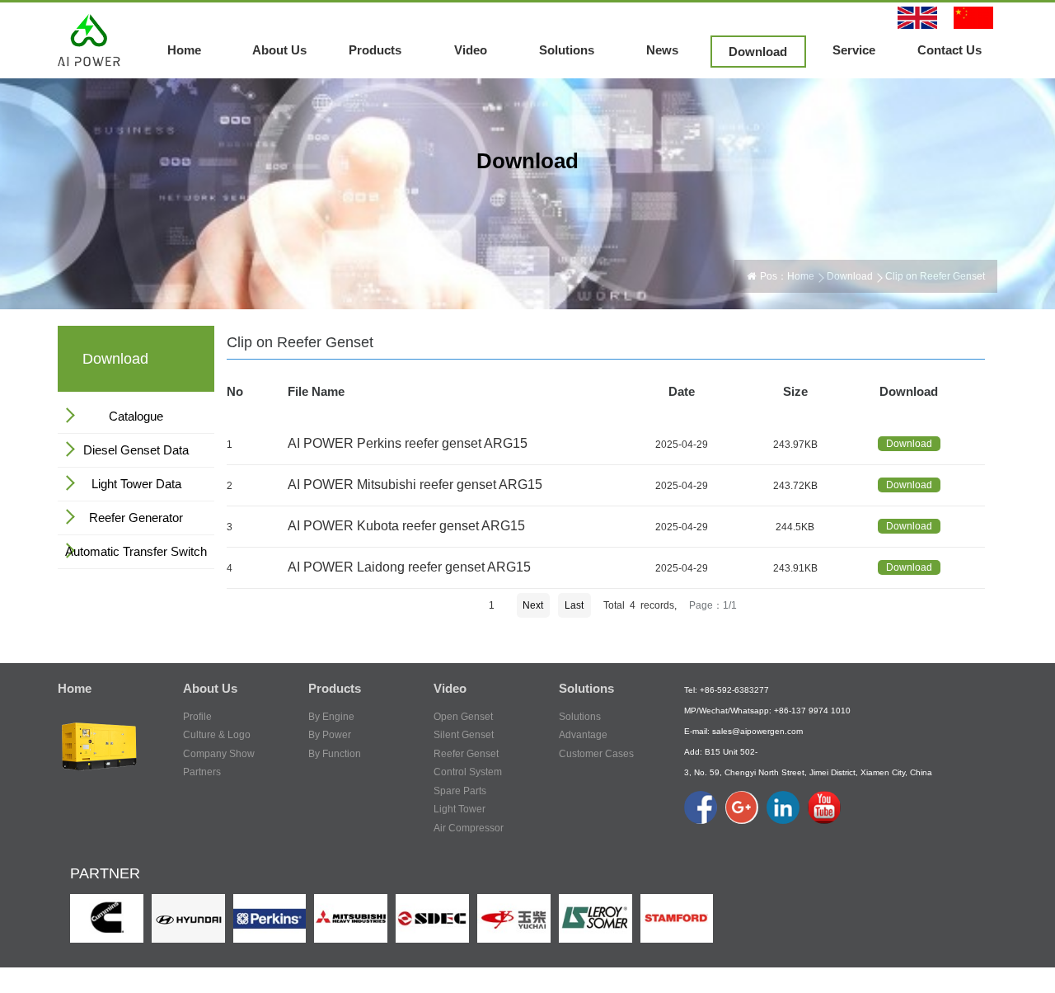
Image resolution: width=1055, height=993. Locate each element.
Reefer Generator (136, 518)
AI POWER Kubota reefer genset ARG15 (406, 526)
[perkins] (270, 918)
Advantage (583, 735)
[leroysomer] (595, 918)
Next (533, 605)
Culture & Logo (217, 735)
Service (853, 50)
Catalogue (136, 416)
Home (184, 50)
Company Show (219, 754)
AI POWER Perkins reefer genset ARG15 (408, 443)
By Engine (331, 716)
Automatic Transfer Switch (136, 551)
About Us (279, 50)
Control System (468, 772)
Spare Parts (460, 791)
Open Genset (463, 716)
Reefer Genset (466, 754)
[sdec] (432, 918)
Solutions (566, 50)
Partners (202, 772)
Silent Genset (464, 735)
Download (758, 52)
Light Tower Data (136, 484)
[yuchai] (514, 918)
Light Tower (459, 809)
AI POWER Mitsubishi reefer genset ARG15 (415, 485)
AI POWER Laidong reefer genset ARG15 (409, 567)
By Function (334, 754)
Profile (197, 716)
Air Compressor (469, 828)
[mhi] (350, 918)
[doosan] (188, 918)
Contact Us (949, 50)
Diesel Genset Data (136, 450)
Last (574, 605)
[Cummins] (106, 918)
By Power (329, 735)
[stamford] (677, 918)
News (662, 50)
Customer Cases (596, 754)
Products (375, 50)
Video (470, 50)
